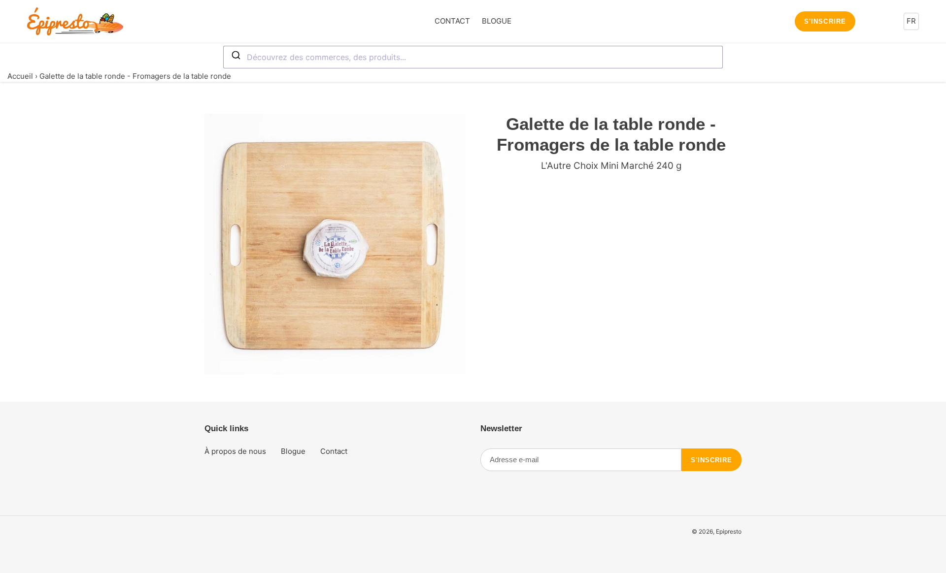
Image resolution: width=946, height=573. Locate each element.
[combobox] (473, 57)
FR (911, 21)
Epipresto (729, 531)
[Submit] (235, 55)
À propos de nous (235, 451)
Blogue (293, 451)
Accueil (20, 76)
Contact (333, 451)
